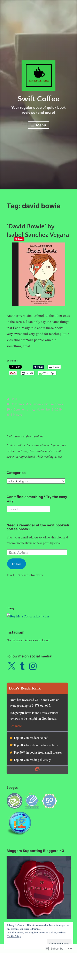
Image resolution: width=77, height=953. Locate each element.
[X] (11, 666)
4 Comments (19, 409)
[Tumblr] (22, 666)
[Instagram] (33, 666)
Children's (17, 404)
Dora (14, 399)
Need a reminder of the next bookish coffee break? (38, 527)
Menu (40, 125)
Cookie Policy (14, 936)
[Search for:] (28, 508)
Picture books (53, 404)
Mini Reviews (34, 404)
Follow (16, 564)
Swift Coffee (38, 99)
